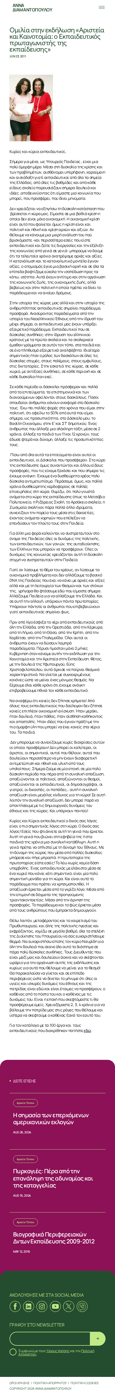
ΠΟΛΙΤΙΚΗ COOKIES (85, 1383)
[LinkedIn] (28, 1306)
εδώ (87, 1030)
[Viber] (82, 1306)
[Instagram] (41, 1306)
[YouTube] (55, 1306)
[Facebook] (15, 1306)
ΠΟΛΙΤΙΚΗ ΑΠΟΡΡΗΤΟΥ (50, 1383)
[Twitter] (68, 1306)
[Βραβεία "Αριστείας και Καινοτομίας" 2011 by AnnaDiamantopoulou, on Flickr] (57, 108)
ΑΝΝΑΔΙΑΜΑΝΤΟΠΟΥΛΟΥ (32, 7)
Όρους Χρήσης (58, 1350)
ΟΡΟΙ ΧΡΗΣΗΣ (19, 1383)
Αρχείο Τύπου (25, 1103)
